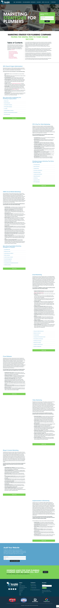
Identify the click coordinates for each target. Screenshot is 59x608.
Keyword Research (7, 102)
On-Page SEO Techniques (8, 104)
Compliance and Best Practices (38, 344)
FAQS (46, 2)
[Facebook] (9, 589)
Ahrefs (18, 89)
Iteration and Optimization (37, 346)
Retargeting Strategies (37, 172)
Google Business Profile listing (16, 83)
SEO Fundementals (7, 114)
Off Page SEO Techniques (8, 106)
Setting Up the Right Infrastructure (39, 331)
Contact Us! (12, 49)
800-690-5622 (34, 587)
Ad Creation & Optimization (38, 170)
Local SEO (5, 108)
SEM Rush (14, 89)
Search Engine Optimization (13, 51)
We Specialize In (33, 2)
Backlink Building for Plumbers (9, 110)
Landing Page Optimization (38, 174)
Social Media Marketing (26, 2)
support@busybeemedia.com (36, 589)
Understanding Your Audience (8, 253)
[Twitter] (11, 589)
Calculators (39, 2)
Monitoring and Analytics (37, 342)
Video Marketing (11, 56)
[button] (14, 101)
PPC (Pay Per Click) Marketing (13, 52)
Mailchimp (35, 292)
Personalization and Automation (38, 338)
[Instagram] (13, 589)
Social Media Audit (7, 249)
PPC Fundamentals (37, 181)
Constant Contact (41, 292)
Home (14, 2)
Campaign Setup (36, 168)
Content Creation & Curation (8, 257)
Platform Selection (7, 255)
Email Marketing (11, 54)
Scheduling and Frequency (37, 340)
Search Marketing (18, 2)
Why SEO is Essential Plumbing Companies (10, 112)
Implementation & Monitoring (13, 58)
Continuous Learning (7, 264)
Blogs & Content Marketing (13, 57)
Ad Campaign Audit (37, 164)
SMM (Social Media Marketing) (13, 53)
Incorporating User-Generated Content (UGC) (11, 262)
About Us (43, 2)
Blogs (48, 2)
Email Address (44, 584)
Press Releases (11, 55)
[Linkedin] (15, 589)
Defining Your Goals (7, 251)
